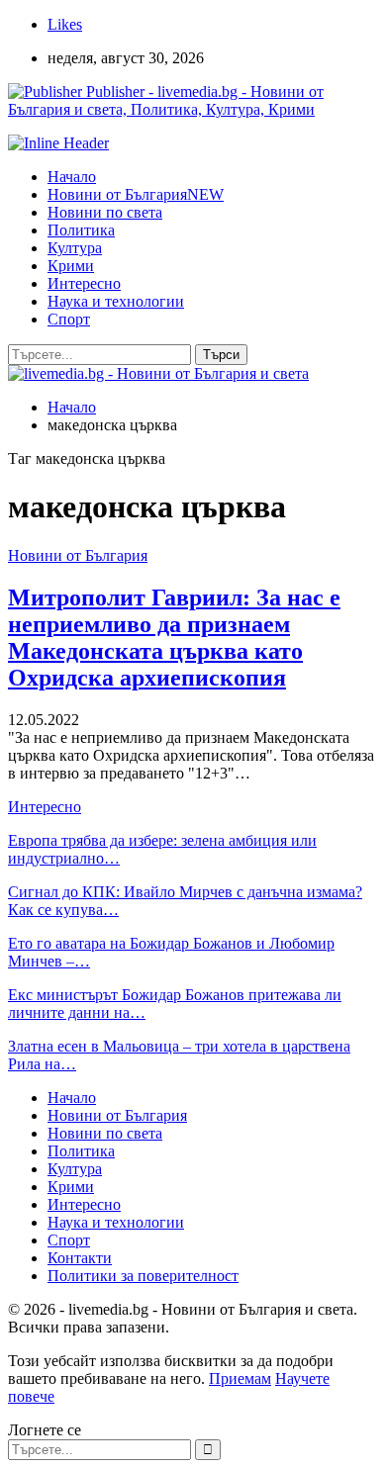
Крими (71, 265)
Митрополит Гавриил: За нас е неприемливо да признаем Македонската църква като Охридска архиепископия (174, 637)
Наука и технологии (116, 301)
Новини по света (105, 212)
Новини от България (136, 194)
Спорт (69, 319)
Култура (75, 247)
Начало (72, 176)
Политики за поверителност (143, 1275)
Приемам (240, 1378)
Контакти (80, 1257)
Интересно (84, 283)
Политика (81, 230)
